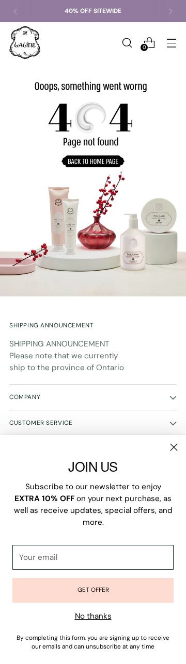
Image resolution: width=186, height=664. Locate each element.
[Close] (174, 447)
